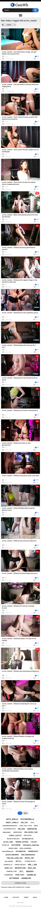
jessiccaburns (12, 855)
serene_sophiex (21, 842)
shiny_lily (8, 868)
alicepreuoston (9, 829)
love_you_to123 (25, 825)
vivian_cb (5, 845)
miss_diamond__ (26, 848)
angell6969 (13, 848)
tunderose (8, 875)
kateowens (16, 845)
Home (6, 897)
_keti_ (21, 871)
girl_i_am (32, 865)
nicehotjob (20, 868)
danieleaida (17, 832)
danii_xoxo (19, 875)
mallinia (21, 829)
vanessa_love (11, 871)
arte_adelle (12, 819)
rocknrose (21, 851)
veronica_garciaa (31, 845)
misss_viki (29, 858)
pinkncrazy (33, 851)
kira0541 (30, 871)
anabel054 (26, 878)
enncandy (7, 832)
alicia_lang (8, 842)
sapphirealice (7, 851)
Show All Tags (20, 883)
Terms (26, 897)
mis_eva (24, 823)
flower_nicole (30, 861)
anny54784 (32, 829)
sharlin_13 (8, 864)
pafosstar (27, 835)
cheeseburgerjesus (9, 825)
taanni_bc (31, 875)
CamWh (18, 906)
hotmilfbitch (27, 839)
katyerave (14, 878)
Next (25, 813)
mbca (36, 825)
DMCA (35, 897)
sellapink (9, 861)
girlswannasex (28, 855)
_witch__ (18, 861)
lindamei (34, 842)
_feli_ (32, 822)
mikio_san (32, 868)
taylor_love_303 (15, 858)
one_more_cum (31, 832)
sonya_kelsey (20, 864)
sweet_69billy (12, 823)
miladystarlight (13, 839)
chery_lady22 (15, 835)
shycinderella (27, 819)
